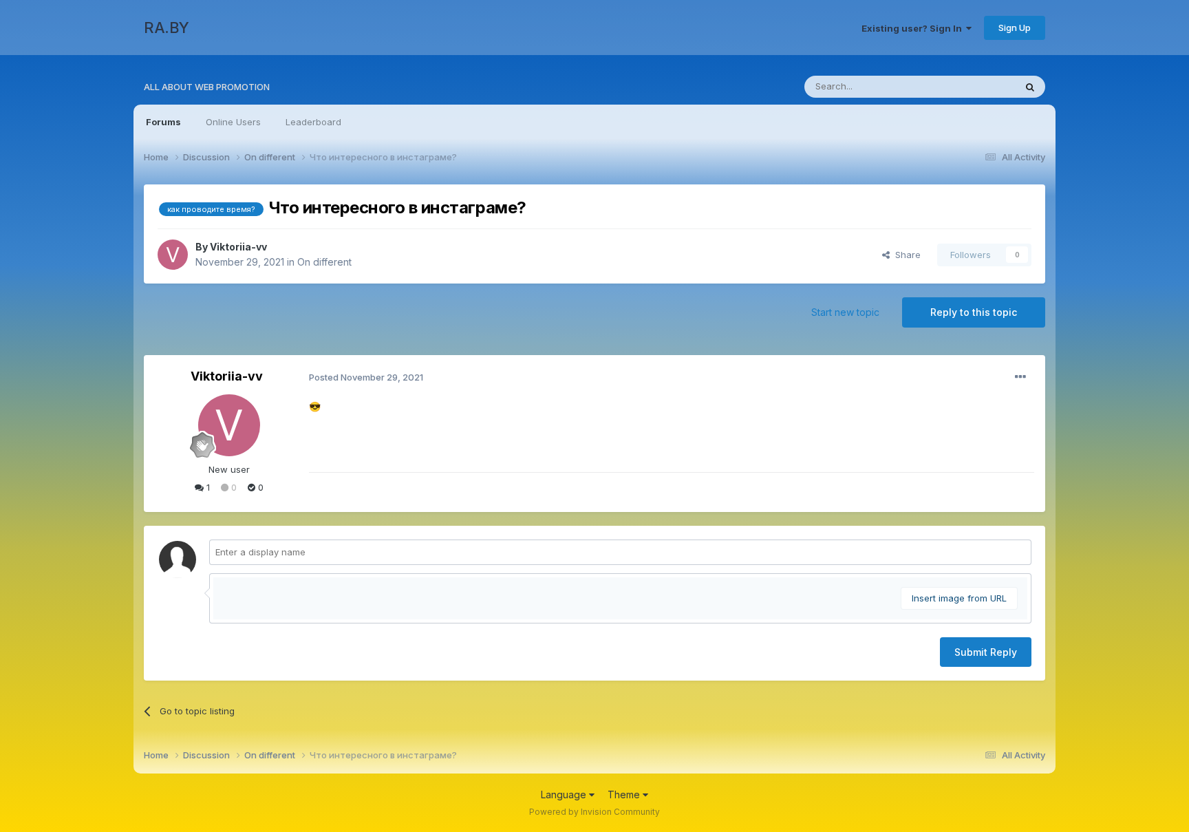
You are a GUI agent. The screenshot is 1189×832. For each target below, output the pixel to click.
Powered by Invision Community (594, 812)
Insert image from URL (959, 598)
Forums (163, 121)
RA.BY (166, 27)
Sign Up (1014, 27)
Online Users (233, 121)
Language (565, 794)
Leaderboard (313, 121)
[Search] (1030, 87)
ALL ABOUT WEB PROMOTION (207, 86)
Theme (625, 794)
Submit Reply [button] (985, 652)
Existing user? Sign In (913, 28)
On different (324, 262)
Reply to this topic (973, 312)
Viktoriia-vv (238, 247)
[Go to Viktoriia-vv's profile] (173, 254)
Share (905, 254)
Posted (366, 377)
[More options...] (1020, 377)
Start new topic (845, 312)
